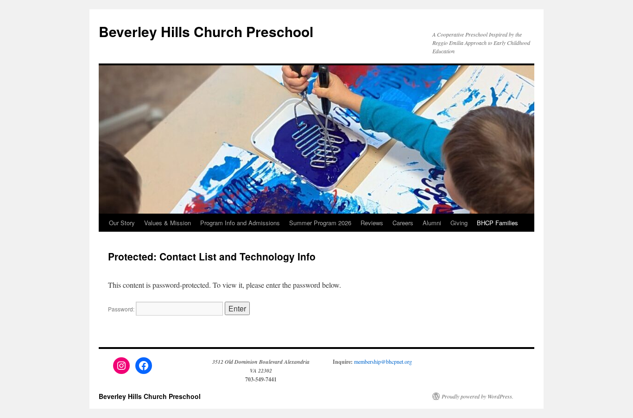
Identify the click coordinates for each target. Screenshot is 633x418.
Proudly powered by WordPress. (477, 396)
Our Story (122, 222)
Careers (402, 222)
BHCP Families (497, 222)
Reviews (372, 222)
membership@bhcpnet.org (383, 361)
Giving (459, 222)
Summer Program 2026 (320, 222)
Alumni (432, 222)
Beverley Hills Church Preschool (206, 31)
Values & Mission (167, 222)
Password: (122, 309)
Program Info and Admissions (240, 222)
